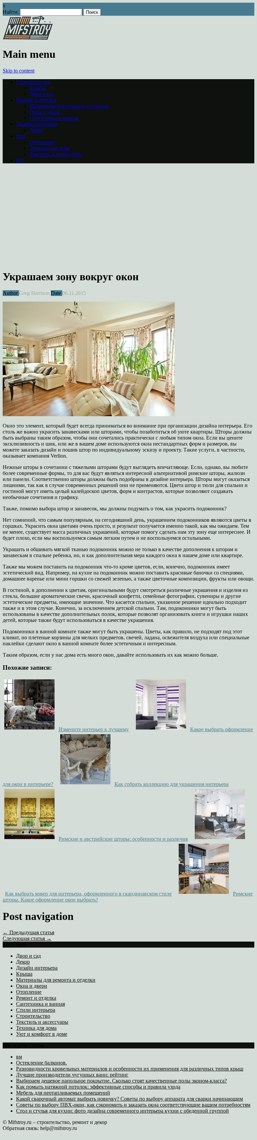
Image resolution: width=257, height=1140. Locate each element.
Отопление (42, 142)
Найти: (11, 12)
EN (19, 160)
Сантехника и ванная (53, 118)
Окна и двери (45, 112)
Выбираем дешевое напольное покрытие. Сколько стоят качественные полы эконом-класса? (121, 1081)
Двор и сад (41, 94)
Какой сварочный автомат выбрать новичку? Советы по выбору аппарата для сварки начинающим (129, 1099)
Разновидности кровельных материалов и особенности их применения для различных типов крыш (129, 1069)
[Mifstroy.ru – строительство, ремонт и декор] (28, 38)
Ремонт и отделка (36, 100)
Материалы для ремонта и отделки (69, 106)
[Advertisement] (59, 215)
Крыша (37, 88)
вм (19, 1057)
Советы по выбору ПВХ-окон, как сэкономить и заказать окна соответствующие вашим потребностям (133, 1105)
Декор (36, 130)
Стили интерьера (35, 1010)
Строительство (33, 82)
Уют (21, 136)
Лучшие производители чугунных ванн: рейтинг (72, 1075)
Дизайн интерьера (37, 124)
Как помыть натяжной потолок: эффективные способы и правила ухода (98, 1087)
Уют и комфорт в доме (41, 1034)
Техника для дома (49, 148)
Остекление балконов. (41, 1063)
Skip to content (18, 70)
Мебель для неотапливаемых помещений (63, 1093)
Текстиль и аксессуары (55, 154)
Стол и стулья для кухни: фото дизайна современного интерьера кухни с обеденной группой (122, 1111)
